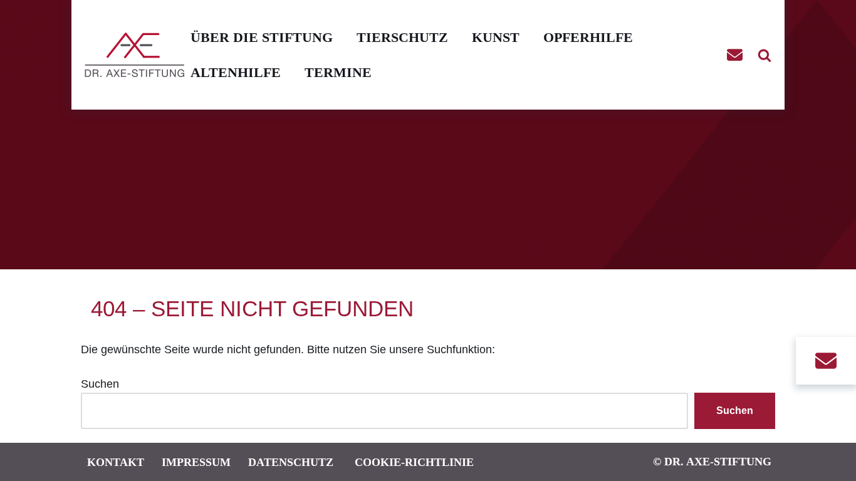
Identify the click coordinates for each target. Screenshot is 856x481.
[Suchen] (764, 55)
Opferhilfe (588, 37)
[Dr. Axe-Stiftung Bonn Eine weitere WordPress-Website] (138, 55)
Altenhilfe (236, 72)
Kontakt (115, 462)
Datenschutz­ (290, 462)
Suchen (100, 384)
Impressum (196, 462)
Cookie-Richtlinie (414, 462)
